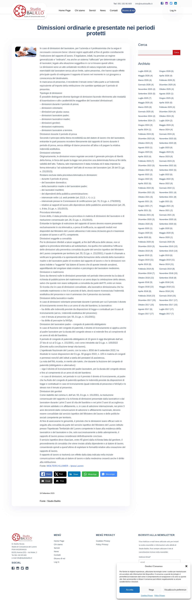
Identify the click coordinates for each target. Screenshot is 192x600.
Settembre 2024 (145, 120)
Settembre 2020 (166, 224)
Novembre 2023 (166, 138)
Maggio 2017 (165, 314)
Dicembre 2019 (145, 246)
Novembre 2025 (145, 89)
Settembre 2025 (145, 93)
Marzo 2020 (164, 237)
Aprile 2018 (143, 291)
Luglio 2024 (164, 120)
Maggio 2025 (144, 102)
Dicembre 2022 (145, 165)
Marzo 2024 (164, 129)
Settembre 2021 (166, 197)
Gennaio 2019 (165, 269)
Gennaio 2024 (165, 134)
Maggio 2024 (165, 125)
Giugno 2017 (143, 314)
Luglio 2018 (164, 282)
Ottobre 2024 (165, 116)
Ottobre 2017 (144, 305)
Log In (173, 10)
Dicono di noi (128, 10)
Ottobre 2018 (144, 278)
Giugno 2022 (143, 179)
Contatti (114, 10)
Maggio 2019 (165, 260)
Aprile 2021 (143, 210)
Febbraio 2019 (144, 269)
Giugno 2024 (143, 125)
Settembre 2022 (166, 170)
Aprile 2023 (143, 156)
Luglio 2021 (164, 201)
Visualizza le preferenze (175, 589)
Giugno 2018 (143, 287)
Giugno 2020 (143, 233)
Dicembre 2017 (145, 300)
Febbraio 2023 (144, 161)
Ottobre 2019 (144, 251)
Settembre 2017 (166, 305)
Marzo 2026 (143, 80)
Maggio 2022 (165, 179)
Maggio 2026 (144, 76)
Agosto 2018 (143, 282)
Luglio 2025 (143, 98)
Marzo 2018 (164, 291)
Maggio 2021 (165, 206)
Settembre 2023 (166, 143)
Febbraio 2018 (144, 296)
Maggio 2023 (165, 152)
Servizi (92, 10)
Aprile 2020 (143, 237)
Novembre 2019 (166, 246)
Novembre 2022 (166, 165)
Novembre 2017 (166, 300)
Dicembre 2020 (145, 219)
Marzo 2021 (164, 210)
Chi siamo (80, 10)
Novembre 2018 (166, 273)
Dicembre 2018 (145, 273)
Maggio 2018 (165, 287)
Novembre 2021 (166, 192)
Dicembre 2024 (166, 111)
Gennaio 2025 (144, 111)
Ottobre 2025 (165, 89)
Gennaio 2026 (144, 85)
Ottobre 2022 (144, 170)
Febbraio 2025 (165, 107)
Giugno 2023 (143, 152)
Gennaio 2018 (165, 296)
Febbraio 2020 (144, 242)
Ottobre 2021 (144, 197)
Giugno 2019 (143, 260)
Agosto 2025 (164, 93)
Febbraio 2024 (144, 134)
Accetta (129, 589)
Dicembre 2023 (145, 138)
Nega (151, 589)
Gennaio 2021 (165, 215)
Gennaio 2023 (165, 161)
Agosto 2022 (143, 174)
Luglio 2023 (164, 147)
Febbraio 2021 (144, 215)
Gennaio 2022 (165, 188)
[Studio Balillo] (29, 18)
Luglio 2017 (164, 309)
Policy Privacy (159, 595)
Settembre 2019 (166, 251)
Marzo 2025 (143, 107)
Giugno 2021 (143, 206)
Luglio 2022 (164, 174)
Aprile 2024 (143, 129)
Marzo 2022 (164, 183)
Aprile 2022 (143, 183)
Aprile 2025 (164, 102)
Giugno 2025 (164, 98)
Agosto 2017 (143, 309)
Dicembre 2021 (145, 192)
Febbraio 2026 (165, 80)
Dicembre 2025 (166, 85)
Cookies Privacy (147, 595)
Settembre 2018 (166, 278)
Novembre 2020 (166, 219)
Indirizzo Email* (145, 557)
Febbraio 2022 (144, 188)
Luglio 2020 (164, 228)
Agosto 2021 (143, 201)
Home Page (65, 10)
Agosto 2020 (143, 228)
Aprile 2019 (143, 264)
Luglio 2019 (164, 255)
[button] (186, 566)
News (103, 10)
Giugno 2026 (164, 71)
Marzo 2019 (164, 264)
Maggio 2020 (165, 233)
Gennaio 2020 (165, 242)
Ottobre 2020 (144, 224)
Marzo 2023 (164, 156)
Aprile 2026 (164, 76)
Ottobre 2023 (144, 143)
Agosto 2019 (143, 255)
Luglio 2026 (143, 71)
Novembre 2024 (145, 116)
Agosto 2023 (143, 147)
